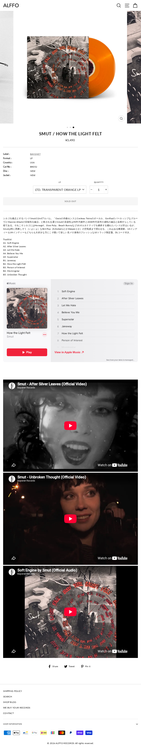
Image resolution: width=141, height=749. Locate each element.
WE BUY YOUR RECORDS (16, 707)
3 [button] (74, 127)
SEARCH (7, 696)
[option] (70, 67)
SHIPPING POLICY (12, 691)
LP (60, 182)
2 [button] (71, 128)
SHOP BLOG (9, 702)
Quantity (99, 182)
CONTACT (8, 713)
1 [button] (68, 128)
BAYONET (35, 154)
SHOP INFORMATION (12, 724)
